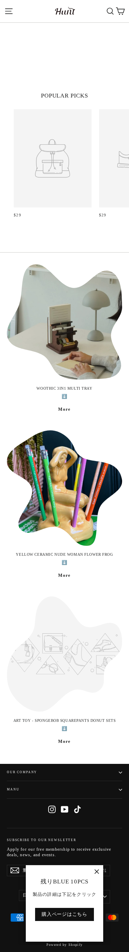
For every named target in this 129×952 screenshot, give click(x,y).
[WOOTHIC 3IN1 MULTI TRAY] (64, 322)
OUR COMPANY (22, 772)
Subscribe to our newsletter (41, 840)
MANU (13, 789)
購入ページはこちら (64, 914)
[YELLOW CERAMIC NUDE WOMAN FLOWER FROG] (64, 488)
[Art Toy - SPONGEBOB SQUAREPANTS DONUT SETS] (64, 654)
